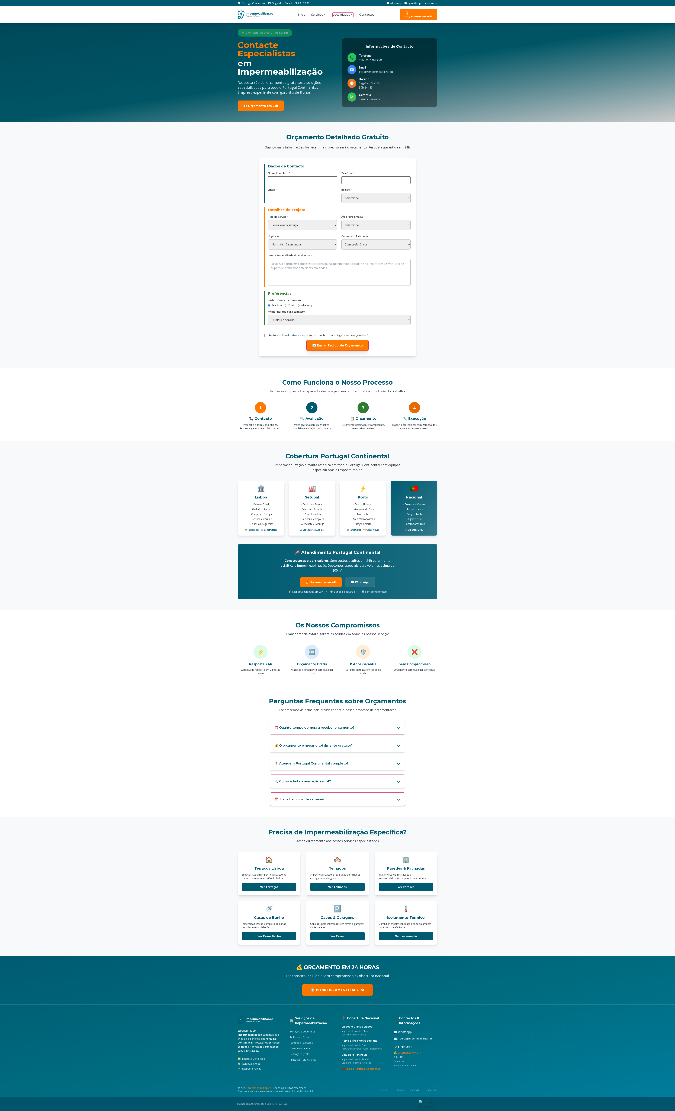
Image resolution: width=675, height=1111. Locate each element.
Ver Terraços (269, 887)
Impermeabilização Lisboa (355, 1031)
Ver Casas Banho (269, 936)
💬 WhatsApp (393, 3)
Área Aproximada (352, 216)
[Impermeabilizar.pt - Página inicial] (259, 1020)
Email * (272, 189)
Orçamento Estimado (354, 236)
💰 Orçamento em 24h (321, 582)
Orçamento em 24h (418, 16)
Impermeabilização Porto (354, 1045)
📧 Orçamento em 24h (260, 106)
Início (302, 14)
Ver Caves (337, 936)
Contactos (366, 14)
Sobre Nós (399, 1057)
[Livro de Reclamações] (428, 1104)
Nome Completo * (279, 173)
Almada (367, 1062)
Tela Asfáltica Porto (351, 1048)
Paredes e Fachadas (301, 1042)
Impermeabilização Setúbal (355, 1059)
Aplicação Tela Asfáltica (303, 1059)
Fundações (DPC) (300, 1054)
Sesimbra (346, 1062)
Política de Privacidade (405, 1065)
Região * (346, 189)
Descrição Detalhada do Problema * (290, 255)
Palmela (357, 1062)
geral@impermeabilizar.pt (423, 3)
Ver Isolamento (406, 936)
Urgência (273, 236)
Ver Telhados (337, 887)
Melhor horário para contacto (286, 311)
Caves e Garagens (300, 1048)
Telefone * (348, 173)
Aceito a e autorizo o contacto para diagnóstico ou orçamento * (318, 335)
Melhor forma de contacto (284, 300)
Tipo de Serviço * (278, 216)
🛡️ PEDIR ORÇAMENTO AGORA (337, 989)
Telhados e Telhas (300, 1037)
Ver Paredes (405, 887)
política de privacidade (291, 335)
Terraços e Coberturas (302, 1031)
